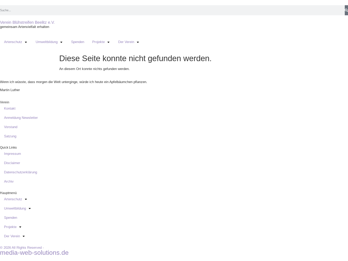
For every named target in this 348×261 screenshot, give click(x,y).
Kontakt (10, 108)
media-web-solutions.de (34, 252)
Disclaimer (12, 163)
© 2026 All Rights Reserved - (22, 248)
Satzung (10, 136)
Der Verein (126, 42)
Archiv (9, 181)
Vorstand (10, 127)
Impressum (12, 154)
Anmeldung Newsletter (21, 118)
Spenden (77, 42)
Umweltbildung (47, 42)
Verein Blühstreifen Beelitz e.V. (27, 22)
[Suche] (346, 10)
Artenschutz (13, 42)
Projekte (98, 42)
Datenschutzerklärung (20, 172)
